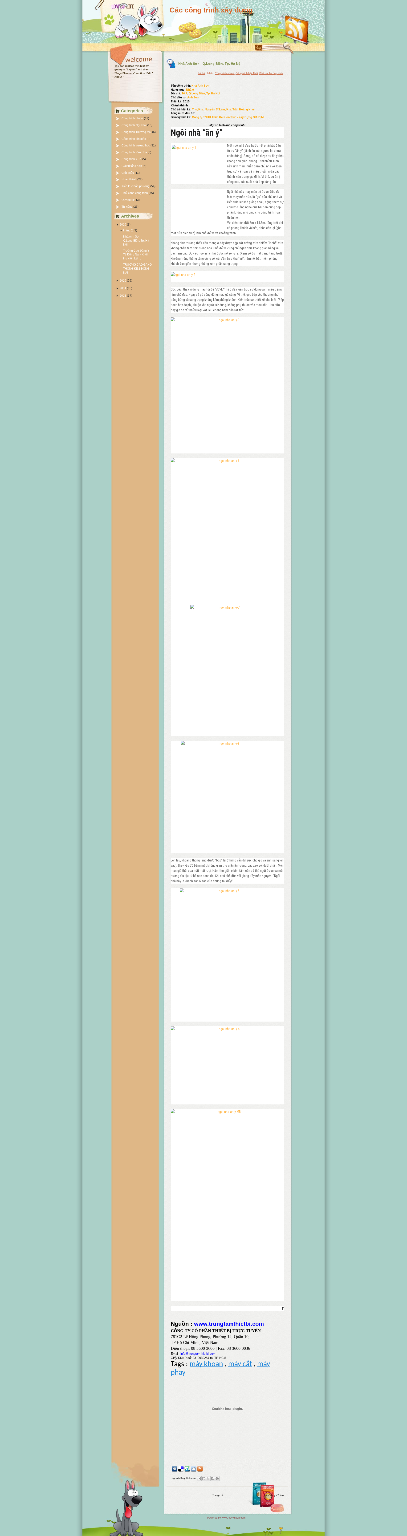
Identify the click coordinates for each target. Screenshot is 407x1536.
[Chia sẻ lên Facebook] (212, 1478)
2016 (123, 224)
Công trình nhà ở (133, 118)
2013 (123, 295)
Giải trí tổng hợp (132, 166)
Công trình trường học (136, 145)
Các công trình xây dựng (211, 10)
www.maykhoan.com (233, 1517)
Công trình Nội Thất (134, 125)
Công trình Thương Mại (137, 132)
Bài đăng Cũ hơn (275, 1495)
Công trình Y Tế (132, 159)
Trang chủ (218, 1495)
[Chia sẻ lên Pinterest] (217, 1478)
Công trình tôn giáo (134, 139)
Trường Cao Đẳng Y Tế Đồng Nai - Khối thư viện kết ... (136, 254)
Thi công (127, 206)
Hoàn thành (129, 179)
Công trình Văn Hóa (135, 152)
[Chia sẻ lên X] (208, 1478)
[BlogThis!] (203, 1478)
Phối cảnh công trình (135, 193)
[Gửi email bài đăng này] (199, 1478)
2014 (123, 288)
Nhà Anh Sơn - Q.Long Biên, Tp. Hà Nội (136, 240)
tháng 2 (128, 230)
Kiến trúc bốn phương (136, 186)
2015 (123, 280)
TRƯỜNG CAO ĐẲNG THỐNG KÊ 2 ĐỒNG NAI (137, 268)
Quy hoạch (129, 200)
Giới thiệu (128, 172)
